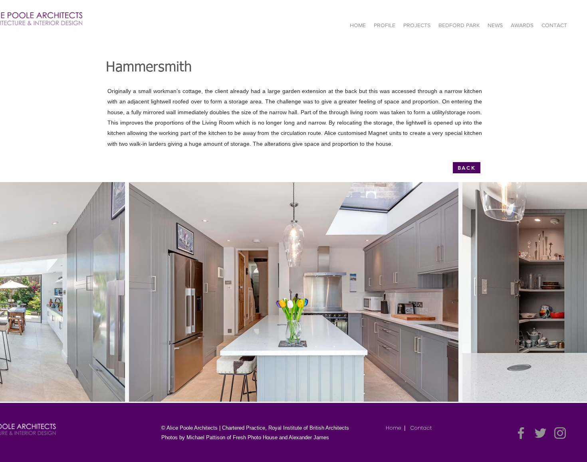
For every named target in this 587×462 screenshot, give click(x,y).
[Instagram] (560, 433)
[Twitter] (540, 433)
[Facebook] (521, 433)
